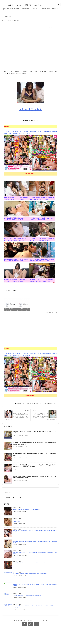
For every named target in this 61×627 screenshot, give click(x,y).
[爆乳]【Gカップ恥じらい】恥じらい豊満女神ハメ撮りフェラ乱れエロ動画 (26, 509)
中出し (37, 403)
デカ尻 (28, 403)
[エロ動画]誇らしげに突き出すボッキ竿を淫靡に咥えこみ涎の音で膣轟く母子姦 (27, 595)
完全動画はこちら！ (30, 173)
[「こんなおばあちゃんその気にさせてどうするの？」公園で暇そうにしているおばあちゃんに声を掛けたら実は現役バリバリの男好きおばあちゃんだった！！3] (30, 152)
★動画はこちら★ (30, 109)
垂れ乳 (45, 403)
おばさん (23, 403)
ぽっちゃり (32, 403)
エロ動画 (9, 16)
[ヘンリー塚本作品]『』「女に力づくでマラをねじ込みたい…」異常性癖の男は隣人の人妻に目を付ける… (31, 562)
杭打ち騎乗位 (50, 403)
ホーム (4, 16)
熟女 (55, 403)
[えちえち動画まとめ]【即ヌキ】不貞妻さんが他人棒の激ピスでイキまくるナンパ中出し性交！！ (30, 573)
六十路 (41, 403)
